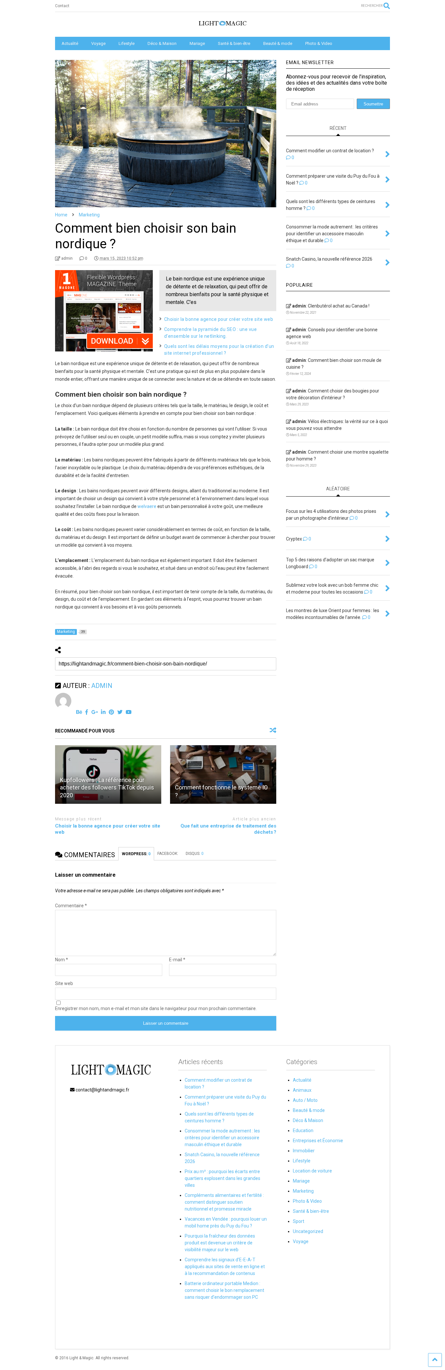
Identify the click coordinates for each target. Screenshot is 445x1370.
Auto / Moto (305, 1100)
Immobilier (304, 1150)
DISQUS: (195, 853)
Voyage (98, 43)
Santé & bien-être (234, 43)
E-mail (177, 959)
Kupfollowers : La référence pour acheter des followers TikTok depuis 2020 (107, 787)
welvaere (146, 506)
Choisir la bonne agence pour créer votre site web (218, 319)
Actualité (70, 43)
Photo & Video (318, 43)
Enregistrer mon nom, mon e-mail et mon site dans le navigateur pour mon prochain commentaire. (156, 1008)
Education (303, 1130)
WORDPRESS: (136, 854)
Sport (298, 1221)
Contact (62, 6)
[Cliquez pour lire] (223, 774)
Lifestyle (127, 43)
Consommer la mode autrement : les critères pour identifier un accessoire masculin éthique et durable (222, 1137)
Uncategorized (308, 1231)
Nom (61, 959)
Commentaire (71, 905)
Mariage (197, 43)
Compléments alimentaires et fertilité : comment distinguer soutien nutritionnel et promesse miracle (224, 1202)
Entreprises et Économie (318, 1140)
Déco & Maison (162, 43)
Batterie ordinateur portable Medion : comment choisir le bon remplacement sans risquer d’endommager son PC (224, 1290)
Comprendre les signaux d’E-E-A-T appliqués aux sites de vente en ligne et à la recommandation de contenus (225, 1266)
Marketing (303, 1191)
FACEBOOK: (168, 853)
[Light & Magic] (222, 25)
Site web (64, 983)
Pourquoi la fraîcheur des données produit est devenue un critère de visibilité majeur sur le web (220, 1242)
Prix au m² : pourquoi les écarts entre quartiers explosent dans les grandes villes (222, 1178)
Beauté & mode (277, 43)
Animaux (302, 1090)
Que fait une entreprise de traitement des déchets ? (228, 829)
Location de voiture (312, 1170)
